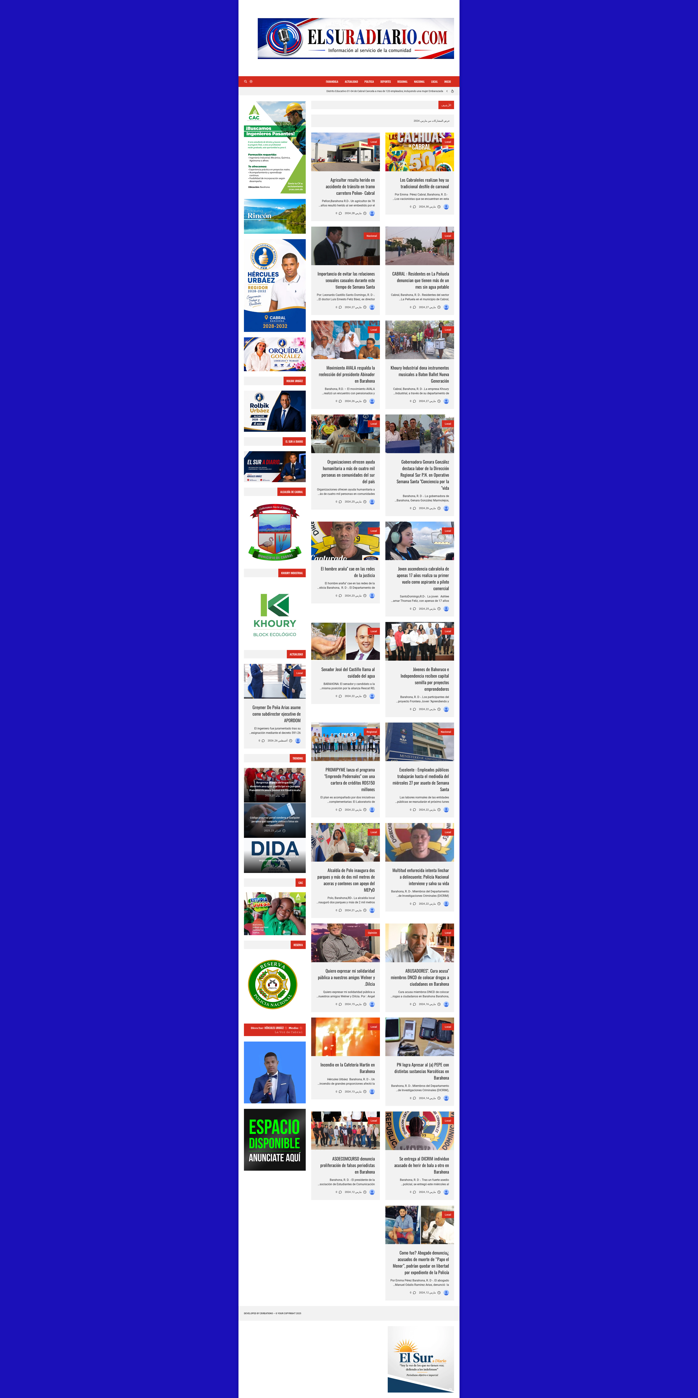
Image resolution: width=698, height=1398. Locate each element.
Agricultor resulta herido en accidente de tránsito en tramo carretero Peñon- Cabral (350, 186)
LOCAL (434, 81)
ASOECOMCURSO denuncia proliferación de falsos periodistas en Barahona (347, 1165)
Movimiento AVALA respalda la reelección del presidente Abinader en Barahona (347, 374)
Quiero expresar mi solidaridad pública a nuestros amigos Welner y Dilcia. (346, 977)
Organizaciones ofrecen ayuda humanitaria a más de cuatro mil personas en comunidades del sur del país (348, 471)
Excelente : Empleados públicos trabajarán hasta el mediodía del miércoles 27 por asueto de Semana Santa (421, 779)
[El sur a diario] (446, 207)
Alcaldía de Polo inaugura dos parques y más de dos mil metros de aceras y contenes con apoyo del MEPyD (346, 880)
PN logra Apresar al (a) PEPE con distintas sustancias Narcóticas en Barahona (421, 1071)
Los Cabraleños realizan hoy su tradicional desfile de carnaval (424, 183)
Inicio (447, 81)
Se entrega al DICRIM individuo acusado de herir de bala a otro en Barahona (421, 1165)
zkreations (266, 1313)
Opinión (372, 932)
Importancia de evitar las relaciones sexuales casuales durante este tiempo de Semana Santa (346, 280)
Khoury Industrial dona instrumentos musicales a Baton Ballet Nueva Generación (420, 374)
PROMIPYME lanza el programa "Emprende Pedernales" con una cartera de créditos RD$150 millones (349, 779)
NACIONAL (419, 81)
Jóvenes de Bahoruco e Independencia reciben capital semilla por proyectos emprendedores (425, 679)
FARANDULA (332, 81)
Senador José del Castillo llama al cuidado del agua (348, 672)
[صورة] (419, 152)
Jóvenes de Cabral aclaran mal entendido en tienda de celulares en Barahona (400, 91)
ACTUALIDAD (351, 81)
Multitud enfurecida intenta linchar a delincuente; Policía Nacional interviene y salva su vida (420, 876)
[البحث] (245, 81)
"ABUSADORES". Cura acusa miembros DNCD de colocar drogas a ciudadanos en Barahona (420, 977)
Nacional (372, 235)
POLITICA (369, 81)
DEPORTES (385, 81)
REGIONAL (402, 81)
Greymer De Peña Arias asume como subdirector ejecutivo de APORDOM (276, 713)
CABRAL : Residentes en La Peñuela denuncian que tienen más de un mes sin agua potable (420, 280)
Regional (372, 731)
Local (448, 141)
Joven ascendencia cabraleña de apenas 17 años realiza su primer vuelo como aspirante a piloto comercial (423, 578)
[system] (251, 81)
